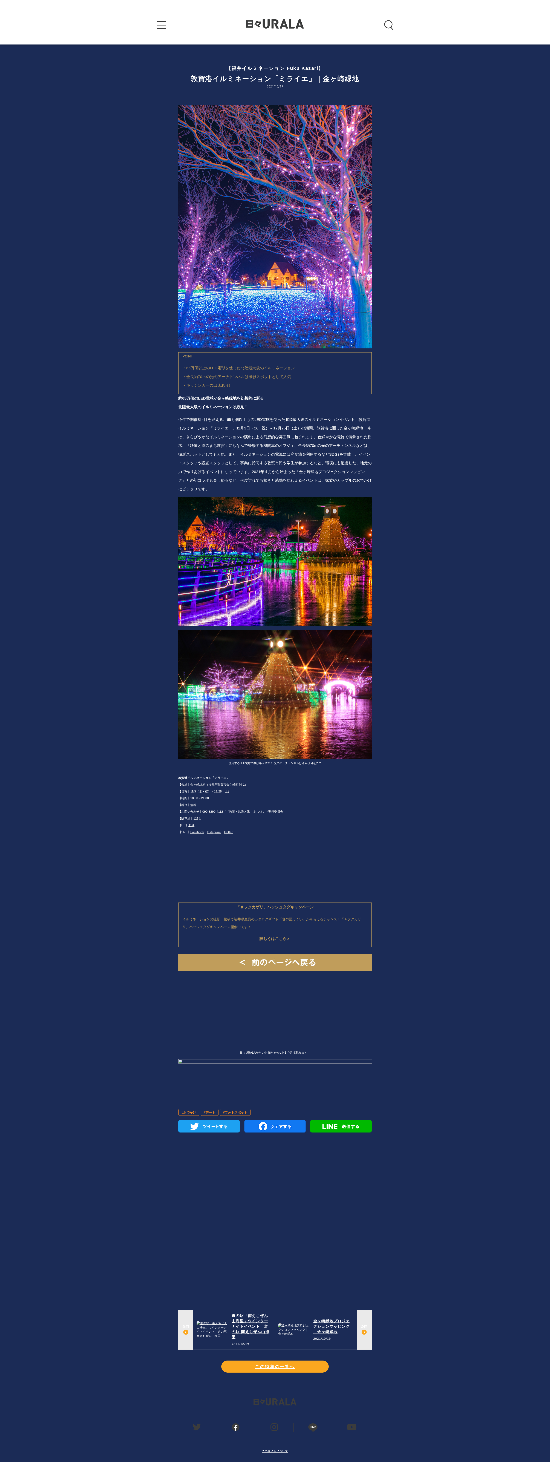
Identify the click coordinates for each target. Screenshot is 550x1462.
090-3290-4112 (212, 811)
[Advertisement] (275, 1005)
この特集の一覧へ (275, 1366)
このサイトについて (275, 1451)
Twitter (228, 832)
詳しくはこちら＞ (275, 938)
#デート (209, 1112)
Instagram (214, 832)
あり (191, 825)
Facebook (197, 832)
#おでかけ (189, 1112)
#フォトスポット (235, 1112)
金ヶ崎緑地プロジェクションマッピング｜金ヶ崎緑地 (331, 1326)
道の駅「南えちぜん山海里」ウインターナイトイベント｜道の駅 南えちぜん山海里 (250, 1326)
